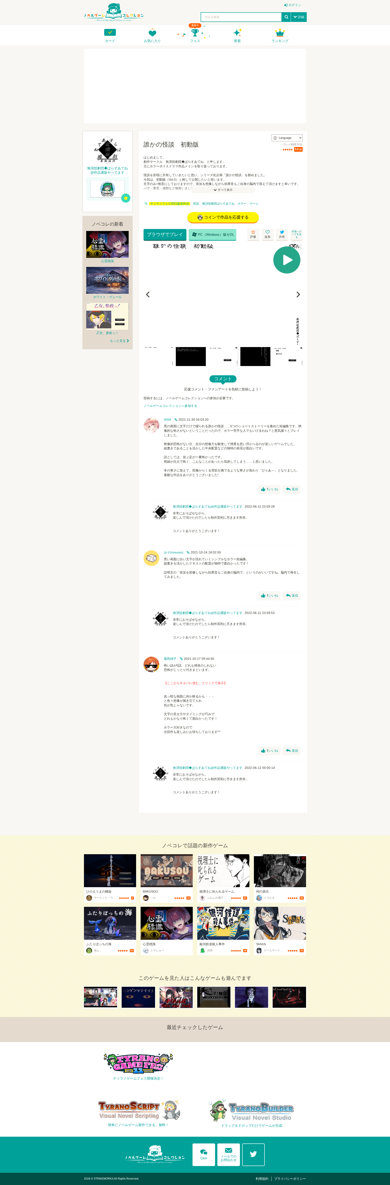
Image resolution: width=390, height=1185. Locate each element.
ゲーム (254, 203)
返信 (292, 489)
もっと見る (118, 341)
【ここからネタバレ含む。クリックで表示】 (195, 683)
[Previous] (148, 294)
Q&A (203, 1153)
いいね (269, 489)
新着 (237, 41)
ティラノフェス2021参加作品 (169, 203)
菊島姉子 (170, 658)
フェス (195, 41)
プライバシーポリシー (290, 1178)
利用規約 (262, 1178)
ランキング (280, 41)
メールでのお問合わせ (229, 1153)
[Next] (298, 294)
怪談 (196, 203)
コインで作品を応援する (226, 217)
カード (110, 41)
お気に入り (152, 41)
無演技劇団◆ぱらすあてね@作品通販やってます (207, 506)
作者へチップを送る (297, 234)
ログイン (294, 5)
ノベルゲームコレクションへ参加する (170, 406)
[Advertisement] (195, 86)
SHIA (167, 419)
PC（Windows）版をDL (213, 234)
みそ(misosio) (173, 552)
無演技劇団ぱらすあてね (218, 203)
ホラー (242, 203)
